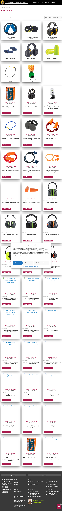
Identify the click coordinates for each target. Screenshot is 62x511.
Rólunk (16, 489)
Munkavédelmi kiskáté (7, 479)
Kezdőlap (3, 7)
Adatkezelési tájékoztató (28, 266)
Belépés (53, 2)
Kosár (42, 2)
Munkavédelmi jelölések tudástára (19, 497)
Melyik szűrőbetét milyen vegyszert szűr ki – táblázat (20, 502)
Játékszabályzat (6, 481)
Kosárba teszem (6, 112)
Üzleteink (47, 2)
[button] (48, 245)
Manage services (16, 258)
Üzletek (16, 487)
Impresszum (36, 266)
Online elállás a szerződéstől (5, 492)
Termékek (35, 2)
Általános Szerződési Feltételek (7, 484)
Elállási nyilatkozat (6, 489)
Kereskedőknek (17, 491)
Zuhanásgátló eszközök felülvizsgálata (20, 506)
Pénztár (16, 482)
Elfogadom (17, 263)
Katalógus (16, 494)
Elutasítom (28, 263)
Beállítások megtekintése (42, 263)
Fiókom (16, 484)
